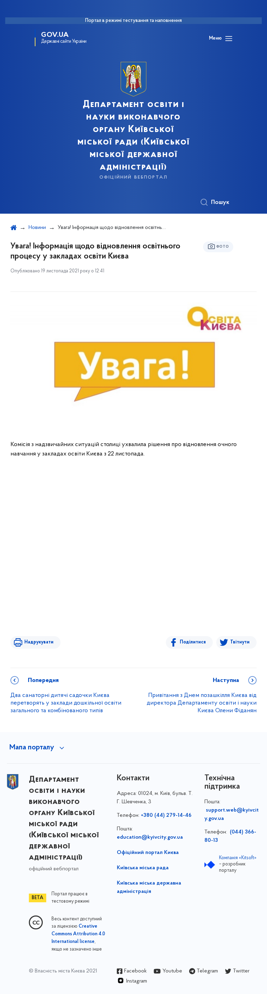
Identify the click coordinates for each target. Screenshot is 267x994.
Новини (37, 227)
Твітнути (240, 642)
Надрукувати (39, 642)
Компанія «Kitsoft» (238, 858)
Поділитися (193, 642)
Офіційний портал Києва (148, 852)
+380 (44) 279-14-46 (166, 815)
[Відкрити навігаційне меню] (228, 38)
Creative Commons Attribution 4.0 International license (78, 934)
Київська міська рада (143, 868)
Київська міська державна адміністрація (149, 887)
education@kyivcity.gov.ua (150, 837)
